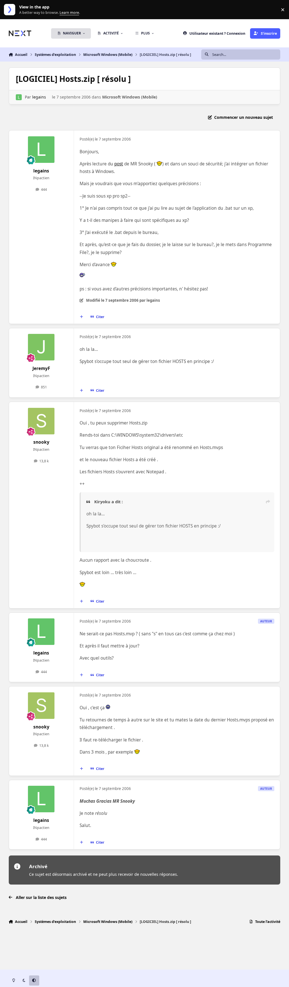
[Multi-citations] (81, 316)
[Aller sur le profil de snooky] (41, 421)
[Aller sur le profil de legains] (19, 97)
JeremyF (41, 368)
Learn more (11, 9)
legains (39, 97)
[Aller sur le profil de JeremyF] (41, 347)
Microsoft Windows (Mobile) (129, 97)
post (118, 164)
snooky (41, 442)
